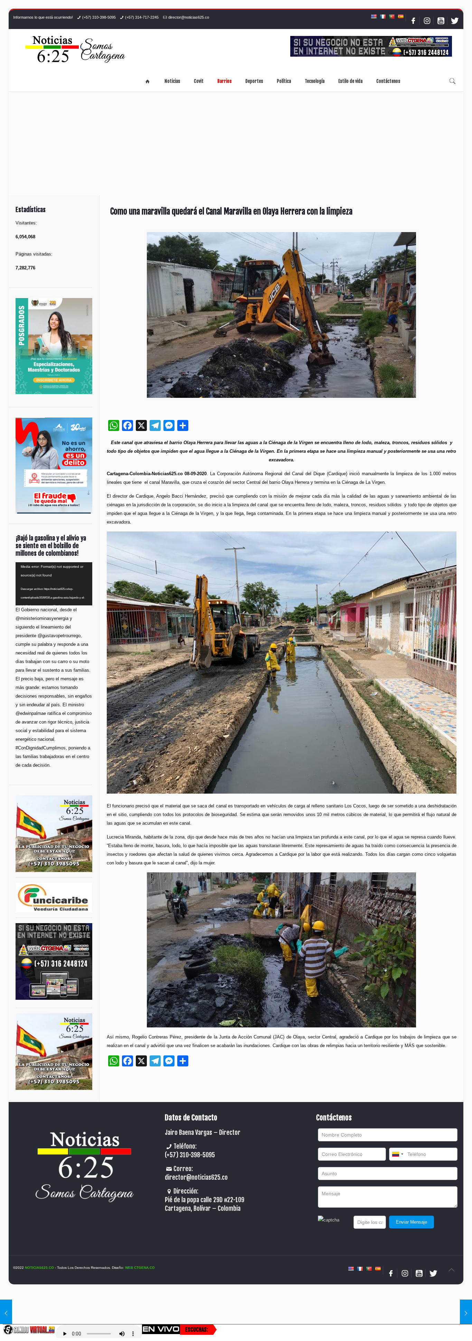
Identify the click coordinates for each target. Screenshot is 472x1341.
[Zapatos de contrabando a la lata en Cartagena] (466, 1313)
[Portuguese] (391, 16)
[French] (382, 16)
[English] (373, 16)
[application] (54, 583)
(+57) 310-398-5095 (99, 17)
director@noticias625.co (188, 17)
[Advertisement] (236, 143)
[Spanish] (400, 16)
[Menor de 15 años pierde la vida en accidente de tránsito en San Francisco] (6, 1313)
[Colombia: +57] (397, 1154)
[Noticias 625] (75, 50)
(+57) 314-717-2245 (142, 17)
